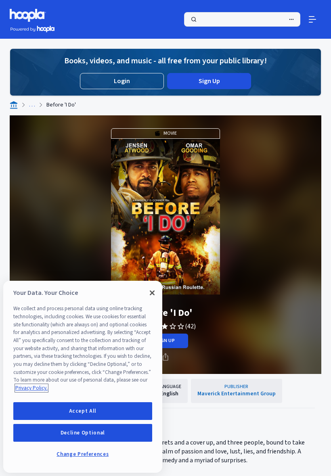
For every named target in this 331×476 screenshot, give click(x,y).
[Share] (165, 357)
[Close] (152, 293)
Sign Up (209, 81)
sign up (165, 340)
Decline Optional (83, 432)
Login (122, 81)
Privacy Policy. (31, 388)
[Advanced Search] (291, 19)
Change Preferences (83, 454)
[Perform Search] (242, 19)
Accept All (83, 411)
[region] (82, 377)
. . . (32, 105)
